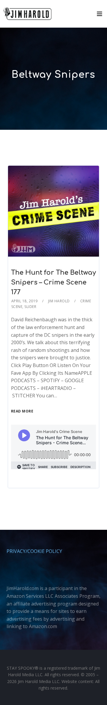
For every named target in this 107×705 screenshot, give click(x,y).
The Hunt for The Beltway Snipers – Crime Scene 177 (53, 282)
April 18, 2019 (24, 301)
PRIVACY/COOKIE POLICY (34, 551)
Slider (30, 306)
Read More (22, 411)
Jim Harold (59, 301)
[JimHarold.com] (27, 14)
